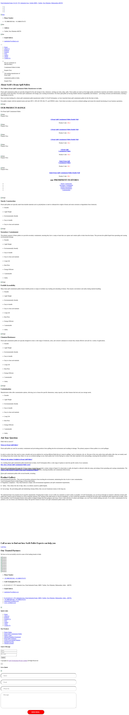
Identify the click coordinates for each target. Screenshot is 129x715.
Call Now (3, 547)
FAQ (5, 53)
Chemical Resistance (66, 188)
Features (6, 52)
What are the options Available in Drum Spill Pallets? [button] (16, 459)
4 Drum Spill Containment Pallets (65, 150)
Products (6, 50)
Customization (66, 190)
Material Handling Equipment (12, 637)
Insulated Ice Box (9, 641)
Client (6, 624)
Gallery (6, 55)
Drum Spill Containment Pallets (13, 634)
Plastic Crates (8, 635)
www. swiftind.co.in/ (10, 602)
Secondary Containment (66, 185)
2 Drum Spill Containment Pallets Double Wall (64, 129)
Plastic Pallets (8, 632)
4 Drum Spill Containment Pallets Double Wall (64, 119)
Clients (6, 56)
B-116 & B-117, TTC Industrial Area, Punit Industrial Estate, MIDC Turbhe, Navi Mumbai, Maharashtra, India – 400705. (38, 598)
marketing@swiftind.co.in (11, 41)
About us (6, 616)
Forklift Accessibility (66, 187)
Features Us (7, 619)
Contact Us (7, 58)
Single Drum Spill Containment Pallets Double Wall (64, 173)
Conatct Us (7, 625)
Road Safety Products (10, 638)
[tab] (64, 445)
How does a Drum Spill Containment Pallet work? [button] (16, 464)
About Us (7, 48)
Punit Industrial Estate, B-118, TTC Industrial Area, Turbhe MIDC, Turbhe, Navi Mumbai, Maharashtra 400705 (32, 3)
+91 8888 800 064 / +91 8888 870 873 (15, 599)
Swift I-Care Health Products (12, 640)
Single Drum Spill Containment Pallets (65, 161)
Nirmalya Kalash (9, 643)
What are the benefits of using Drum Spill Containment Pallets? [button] (19, 470)
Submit (3, 657)
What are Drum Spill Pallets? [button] (9, 445)
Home (6, 47)
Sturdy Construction (66, 183)
